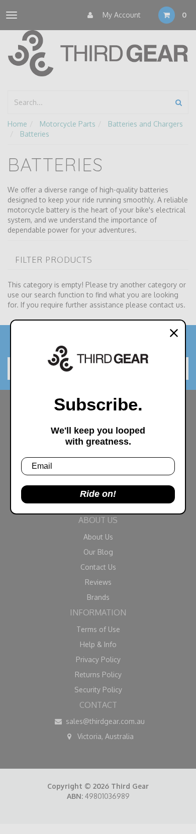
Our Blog (98, 552)
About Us (98, 537)
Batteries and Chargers (145, 124)
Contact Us (98, 567)
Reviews (98, 582)
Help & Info (98, 644)
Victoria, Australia (104, 736)
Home (17, 124)
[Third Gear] (97, 53)
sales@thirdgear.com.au (104, 721)
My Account (121, 15)
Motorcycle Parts (67, 124)
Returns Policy (98, 674)
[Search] (178, 102)
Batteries (34, 134)
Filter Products (53, 260)
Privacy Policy (98, 659)
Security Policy (98, 689)
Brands (98, 597)
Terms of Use (98, 629)
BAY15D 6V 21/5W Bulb (61, 798)
